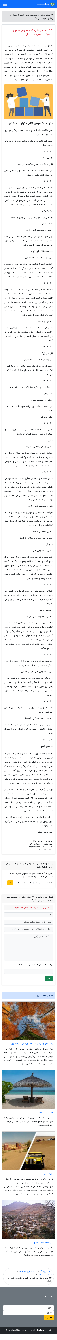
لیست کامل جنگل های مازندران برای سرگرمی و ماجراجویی (31, 1043)
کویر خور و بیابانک (46, 1173)
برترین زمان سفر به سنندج (43, 1242)
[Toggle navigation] (5, 4)
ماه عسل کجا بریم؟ (46, 1112)
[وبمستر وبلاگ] (45, 4)
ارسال (49, 978)
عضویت (48, 1317)
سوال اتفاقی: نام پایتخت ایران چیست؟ (36, 965)
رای (10, 883)
